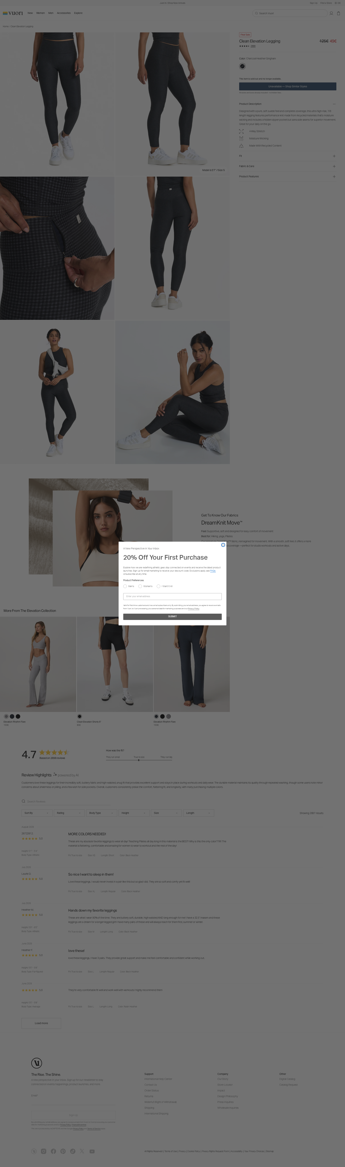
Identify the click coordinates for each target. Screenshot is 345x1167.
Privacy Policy (193, 609)
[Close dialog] (223, 545)
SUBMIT (172, 617)
